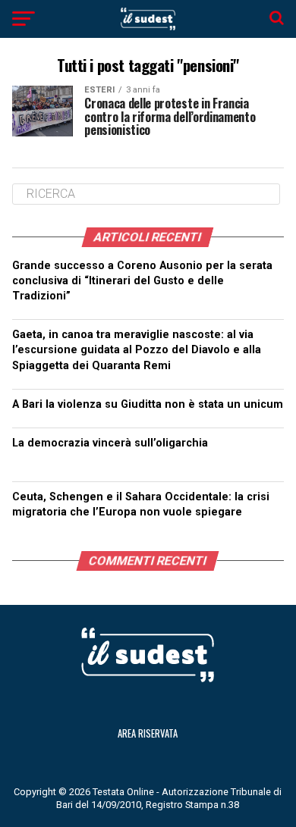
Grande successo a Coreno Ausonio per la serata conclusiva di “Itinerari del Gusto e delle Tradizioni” (142, 280)
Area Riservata (148, 733)
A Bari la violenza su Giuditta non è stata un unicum (147, 404)
